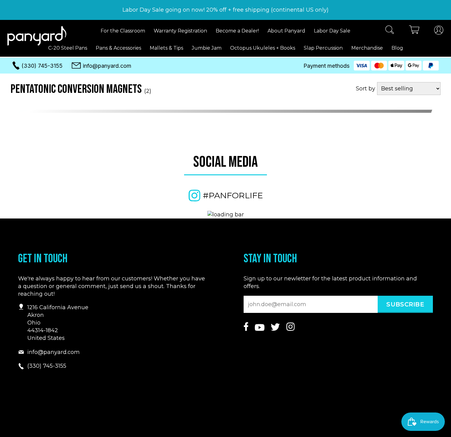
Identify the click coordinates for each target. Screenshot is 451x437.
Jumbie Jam (207, 48)
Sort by (365, 88)
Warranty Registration (180, 31)
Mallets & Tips (166, 48)
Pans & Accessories (118, 48)
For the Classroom (123, 31)
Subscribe (405, 304)
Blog (397, 48)
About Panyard (286, 31)
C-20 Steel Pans (67, 48)
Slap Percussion (323, 48)
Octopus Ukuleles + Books (262, 48)
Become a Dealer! (237, 31)
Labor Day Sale (332, 31)
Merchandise (367, 48)
